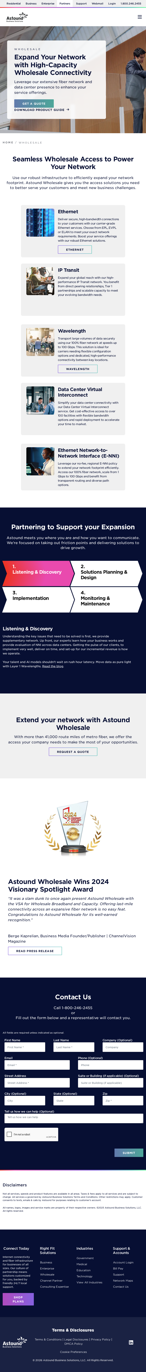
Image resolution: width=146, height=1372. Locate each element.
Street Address (15, 1075)
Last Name (61, 1040)
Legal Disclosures (76, 1339)
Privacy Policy (100, 1339)
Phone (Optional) (90, 1058)
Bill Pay (118, 1268)
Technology (84, 1276)
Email (8, 1058)
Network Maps (123, 1280)
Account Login (123, 1262)
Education (84, 1270)
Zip (105, 1093)
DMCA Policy (73, 1343)
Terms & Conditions (48, 1339)
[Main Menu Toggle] (139, 16)
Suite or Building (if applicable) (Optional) (108, 1075)
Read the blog (52, 666)
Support (81, 3)
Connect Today (16, 1248)
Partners (64, 3)
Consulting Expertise (54, 1286)
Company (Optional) (117, 1040)
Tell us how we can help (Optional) (29, 1111)
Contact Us (121, 1286)
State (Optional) (65, 1093)
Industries (84, 1248)
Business (31, 3)
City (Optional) (15, 1093)
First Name (12, 1040)
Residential (14, 3)
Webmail (97, 3)
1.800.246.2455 (131, 3)
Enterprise (47, 3)
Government (85, 1258)
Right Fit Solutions (48, 1250)
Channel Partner (51, 1280)
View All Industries (89, 1282)
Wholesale (47, 1274)
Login (112, 3)
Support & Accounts (121, 1250)
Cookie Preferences (73, 1351)
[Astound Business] (17, 17)
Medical (82, 1264)
